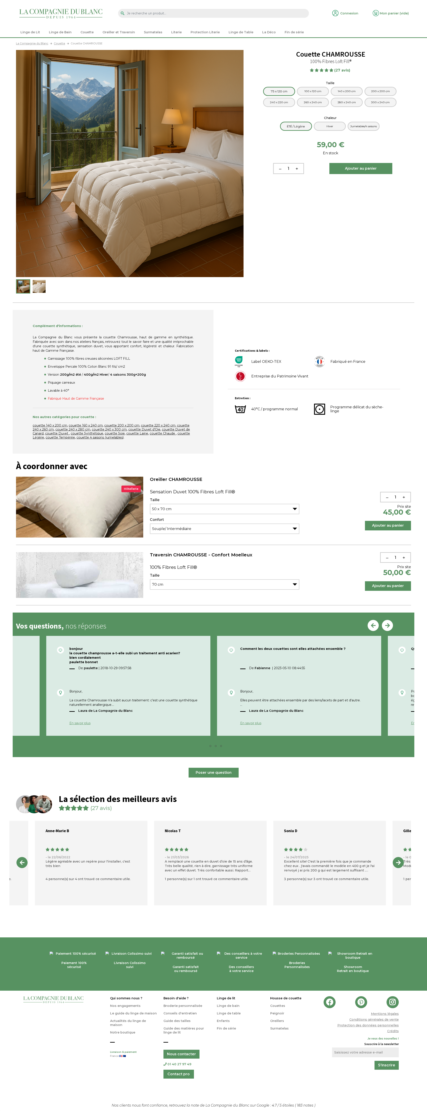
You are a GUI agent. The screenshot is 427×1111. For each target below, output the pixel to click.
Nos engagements (125, 1006)
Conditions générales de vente (374, 1020)
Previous (373, 625)
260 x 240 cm (313, 102)
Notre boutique (122, 1032)
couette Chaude (163, 433)
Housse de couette (285, 998)
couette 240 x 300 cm (109, 429)
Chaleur (330, 118)
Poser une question (214, 772)
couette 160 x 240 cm (86, 425)
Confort (157, 520)
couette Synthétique (87, 433)
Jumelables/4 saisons (363, 126)
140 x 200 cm (347, 91)
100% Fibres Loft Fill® (173, 567)
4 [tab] (222, 747)
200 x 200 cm (380, 91)
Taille (330, 83)
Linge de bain (228, 1006)
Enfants (223, 1021)
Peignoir (277, 1013)
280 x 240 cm (347, 102)
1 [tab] (206, 747)
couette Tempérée (60, 437)
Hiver (329, 126)
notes (305, 1105)
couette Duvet (57, 433)
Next (387, 625)
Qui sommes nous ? (126, 998)
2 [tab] (211, 747)
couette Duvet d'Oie (144, 429)
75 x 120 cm (279, 91)
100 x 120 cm (312, 91)
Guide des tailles (177, 1021)
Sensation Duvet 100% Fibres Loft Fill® (192, 491)
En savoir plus (80, 723)
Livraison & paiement (123, 1054)
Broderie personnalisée (182, 1006)
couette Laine (137, 433)
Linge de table (229, 1013)
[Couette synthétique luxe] (23, 286)
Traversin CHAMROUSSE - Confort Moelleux (201, 554)
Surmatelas (279, 1028)
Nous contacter (181, 1054)
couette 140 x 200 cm (50, 425)
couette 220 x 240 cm (158, 425)
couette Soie (115, 433)
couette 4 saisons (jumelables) (100, 437)
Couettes (277, 1006)
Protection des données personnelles (368, 1025)
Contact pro (178, 1074)
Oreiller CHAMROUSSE (176, 479)
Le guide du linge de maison (133, 1013)
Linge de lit (226, 998)
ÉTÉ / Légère (296, 126)
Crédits (393, 1031)
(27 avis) (342, 70)
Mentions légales (385, 1014)
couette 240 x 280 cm (72, 429)
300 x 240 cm (380, 102)
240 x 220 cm (279, 102)
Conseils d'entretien (180, 1013)
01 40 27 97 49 (179, 1064)
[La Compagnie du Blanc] (60, 13)
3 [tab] (217, 747)
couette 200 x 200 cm (121, 425)
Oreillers (277, 1021)
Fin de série (226, 1028)
